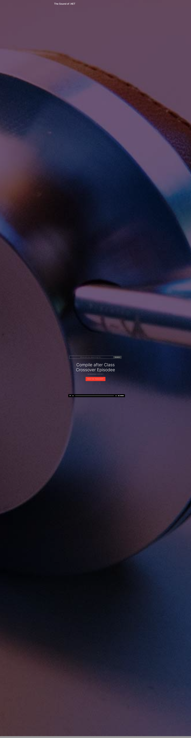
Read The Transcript (95, 379)
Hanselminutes (92, 374)
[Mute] (119, 395)
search (117, 357)
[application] (96, 395)
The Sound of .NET (64, 3)
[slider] (122, 395)
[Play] (70, 395)
